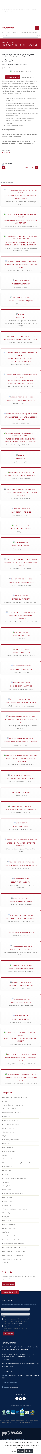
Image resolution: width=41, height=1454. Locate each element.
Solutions (10, 42)
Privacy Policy (18, 1323)
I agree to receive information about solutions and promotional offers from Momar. (16, 1328)
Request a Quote (13, 77)
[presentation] (3, 167)
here (4, 1448)
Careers (23, 32)
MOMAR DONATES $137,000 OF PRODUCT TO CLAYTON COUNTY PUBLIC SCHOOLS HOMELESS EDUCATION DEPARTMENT (18, 1356)
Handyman (12, 68)
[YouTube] (20, 1398)
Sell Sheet (7, 153)
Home (3, 42)
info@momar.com (13, 1387)
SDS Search (6, 32)
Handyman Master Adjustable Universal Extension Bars (18, 168)
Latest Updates (9, 1342)
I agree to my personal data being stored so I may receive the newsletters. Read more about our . (16, 1321)
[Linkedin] (24, 1398)
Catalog (20, 17)
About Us (15, 32)
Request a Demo (28, 77)
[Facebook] (17, 1398)
